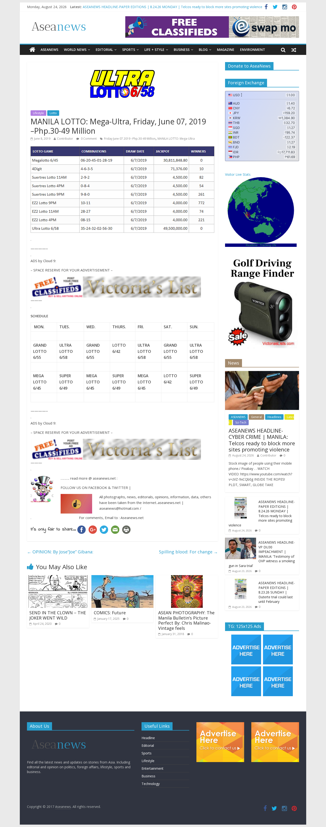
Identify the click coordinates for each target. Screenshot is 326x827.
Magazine (225, 49)
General (256, 417)
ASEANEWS (49, 49)
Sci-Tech (240, 422)
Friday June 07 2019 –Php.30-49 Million (130, 139)
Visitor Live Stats (238, 174)
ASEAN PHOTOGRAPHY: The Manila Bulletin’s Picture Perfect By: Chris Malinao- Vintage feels (186, 620)
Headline (148, 738)
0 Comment (88, 139)
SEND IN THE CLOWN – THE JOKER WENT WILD (57, 615)
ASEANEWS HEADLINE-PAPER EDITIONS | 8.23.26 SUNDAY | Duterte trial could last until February (276, 592)
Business (181, 49)
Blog (203, 49)
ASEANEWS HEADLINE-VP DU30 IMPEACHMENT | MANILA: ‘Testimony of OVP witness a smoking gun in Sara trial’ (262, 554)
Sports (128, 49)
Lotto (53, 113)
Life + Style (154, 49)
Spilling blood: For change (188, 552)
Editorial (104, 49)
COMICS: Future (110, 612)
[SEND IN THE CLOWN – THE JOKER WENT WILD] (58, 578)
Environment (252, 49)
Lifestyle (38, 113)
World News (75, 49)
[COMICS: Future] (122, 578)
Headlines (274, 417)
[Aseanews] (32, 50)
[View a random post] (294, 50)
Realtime (252, 245)
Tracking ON (268, 245)
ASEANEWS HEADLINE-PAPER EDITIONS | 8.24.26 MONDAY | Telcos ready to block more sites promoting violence (172, 7)
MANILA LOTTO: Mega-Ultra (176, 139)
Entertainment (152, 768)
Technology (151, 783)
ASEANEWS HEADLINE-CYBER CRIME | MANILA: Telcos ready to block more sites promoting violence (262, 440)
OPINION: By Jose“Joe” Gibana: (60, 552)
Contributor (65, 139)
